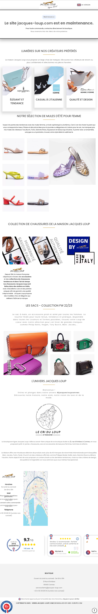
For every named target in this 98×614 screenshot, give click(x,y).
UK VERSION (85, 5)
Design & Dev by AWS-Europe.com (68, 603)
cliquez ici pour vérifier (71, 599)
